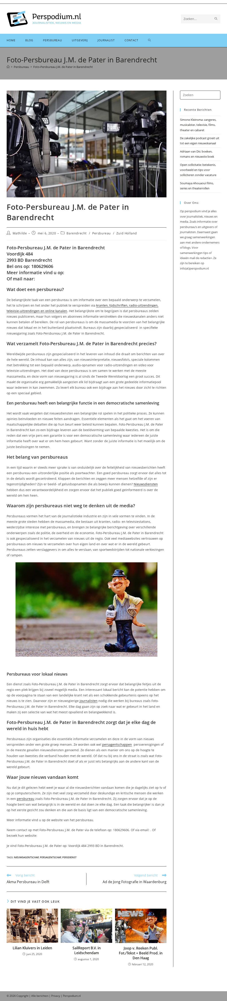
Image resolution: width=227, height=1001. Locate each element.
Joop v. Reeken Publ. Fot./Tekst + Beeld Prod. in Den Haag (140, 953)
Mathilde (20, 233)
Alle (34, 996)
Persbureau (101, 233)
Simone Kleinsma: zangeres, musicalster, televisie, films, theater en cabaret (198, 125)
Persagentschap (50, 857)
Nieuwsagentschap (26, 857)
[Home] (8, 67)
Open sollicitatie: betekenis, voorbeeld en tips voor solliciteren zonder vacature (198, 170)
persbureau (25, 799)
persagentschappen (117, 744)
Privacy (55, 996)
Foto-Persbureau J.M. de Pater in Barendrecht (63, 67)
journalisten (89, 701)
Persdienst (69, 857)
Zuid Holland (126, 233)
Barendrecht (77, 233)
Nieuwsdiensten (146, 484)
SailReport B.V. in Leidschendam (86, 950)
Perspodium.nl (72, 996)
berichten (42, 996)
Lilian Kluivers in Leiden (32, 947)
